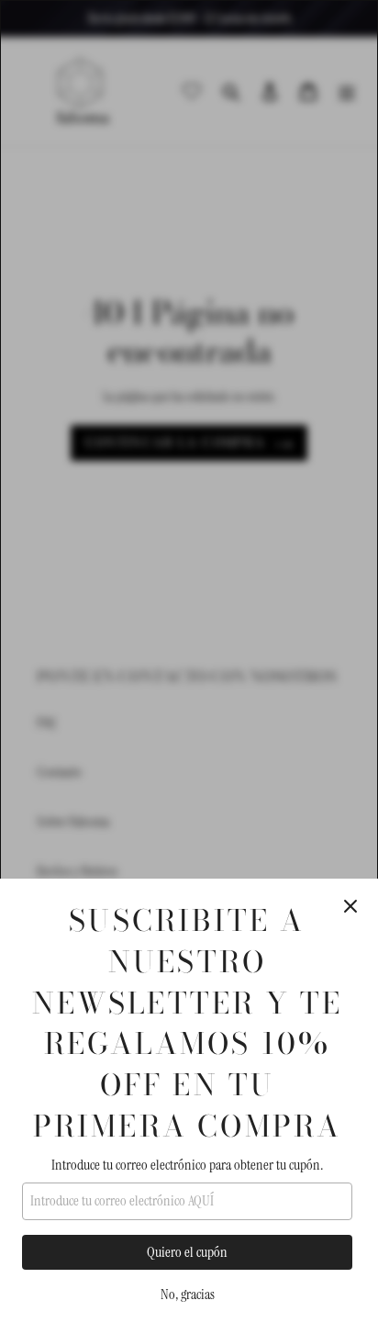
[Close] (350, 906)
